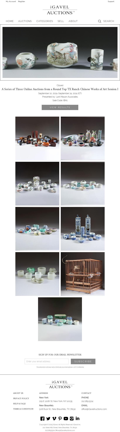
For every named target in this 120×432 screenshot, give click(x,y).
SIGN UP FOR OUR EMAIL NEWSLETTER (60, 354)
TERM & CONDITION (23, 409)
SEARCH (108, 21)
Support (111, 1)
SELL (61, 21)
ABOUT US (18, 393)
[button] (25, 21)
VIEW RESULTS (60, 107)
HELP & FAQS (19, 403)
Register (21, 1)
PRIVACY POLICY (21, 398)
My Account (11, 1)
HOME (10, 21)
